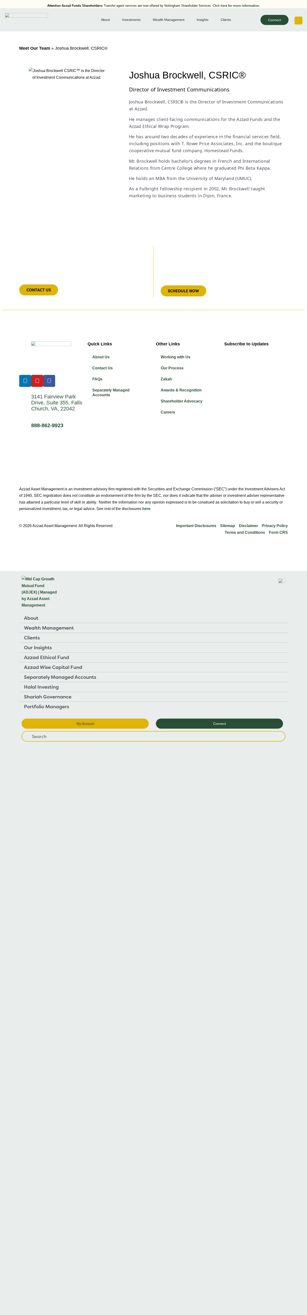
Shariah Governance (47, 696)
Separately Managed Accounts (111, 392)
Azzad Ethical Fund (46, 657)
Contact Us (102, 368)
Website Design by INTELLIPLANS (50, 544)
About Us (101, 357)
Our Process (172, 368)
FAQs (97, 379)
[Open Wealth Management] (187, 19)
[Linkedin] (25, 381)
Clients (32, 637)
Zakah (166, 379)
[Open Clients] (234, 19)
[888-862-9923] (25, 426)
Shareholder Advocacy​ (181, 401)
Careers (168, 412)
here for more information (240, 5)
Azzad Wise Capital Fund (53, 667)
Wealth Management (49, 627)
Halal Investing (41, 687)
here (146, 509)
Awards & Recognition (181, 390)
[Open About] (112, 19)
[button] (298, 20)
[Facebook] (49, 381)
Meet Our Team (34, 48)
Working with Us (175, 357)
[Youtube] (37, 381)
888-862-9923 (47, 425)
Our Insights (38, 647)
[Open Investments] (143, 19)
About (31, 618)
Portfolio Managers (46, 706)
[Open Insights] (211, 19)
